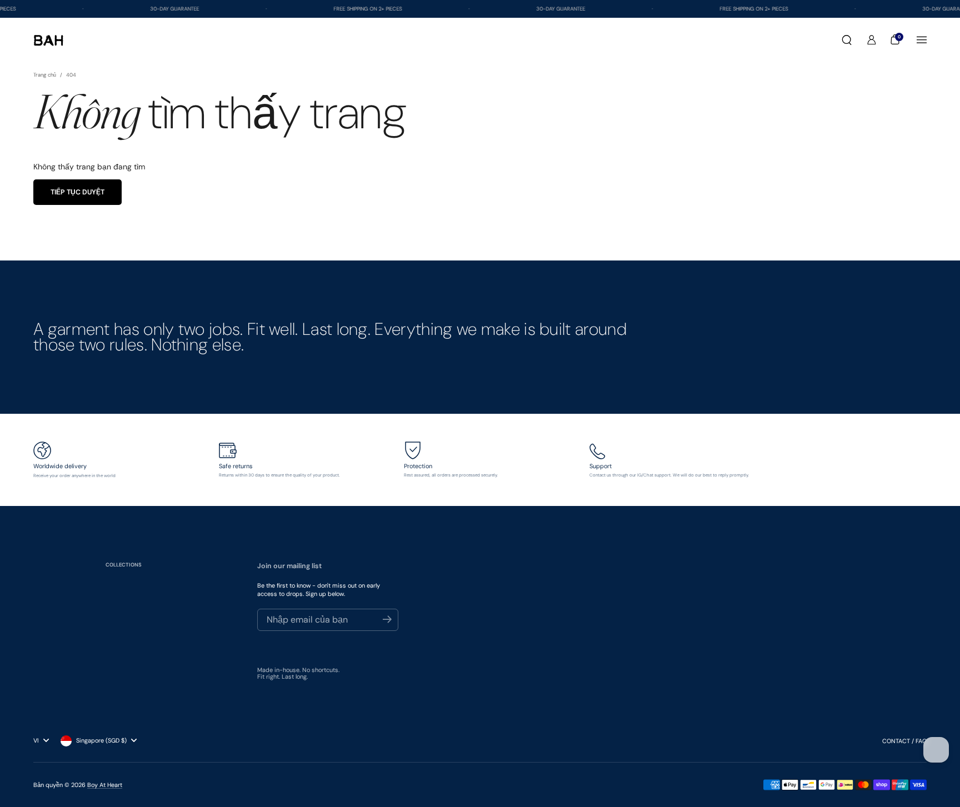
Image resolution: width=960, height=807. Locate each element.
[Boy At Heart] (48, 40)
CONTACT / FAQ (904, 741)
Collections (124, 565)
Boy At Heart (104, 785)
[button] (847, 40)
